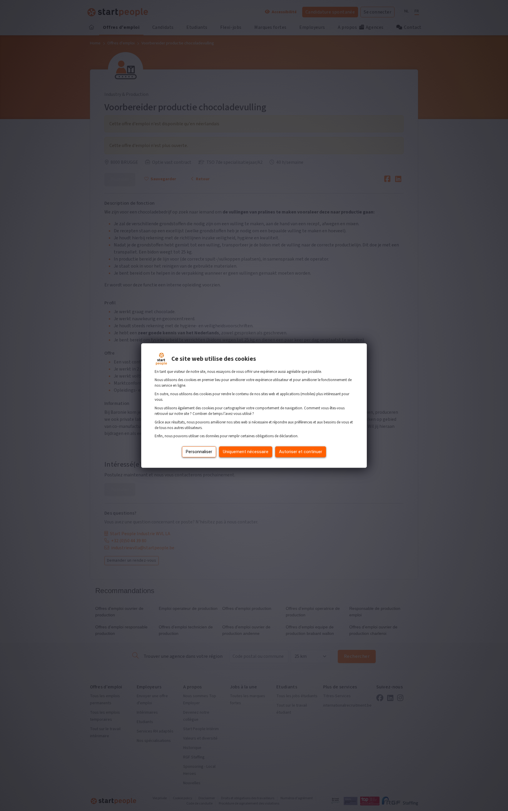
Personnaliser (199, 451)
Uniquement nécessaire (245, 451)
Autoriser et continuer (300, 451)
